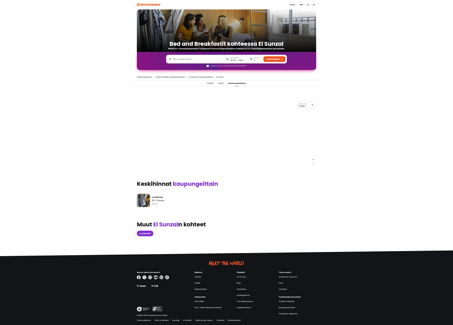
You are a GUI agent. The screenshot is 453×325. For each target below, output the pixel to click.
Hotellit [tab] (220, 83)
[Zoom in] (313, 159)
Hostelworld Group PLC (288, 277)
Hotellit (197, 283)
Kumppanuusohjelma (287, 307)
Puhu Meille (199, 301)
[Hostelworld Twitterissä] (144, 277)
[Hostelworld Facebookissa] (139, 277)
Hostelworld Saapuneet (288, 314)
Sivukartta (220, 320)
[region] (226, 133)
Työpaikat (283, 289)
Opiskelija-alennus (244, 307)
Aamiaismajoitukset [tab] (237, 83)
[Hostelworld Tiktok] (167, 277)
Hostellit (198, 277)
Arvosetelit (187, 320)
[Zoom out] (313, 163)
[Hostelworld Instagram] (150, 277)
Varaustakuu (241, 289)
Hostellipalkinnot (243, 295)
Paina (281, 283)
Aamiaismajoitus (201, 289)
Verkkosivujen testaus (204, 320)
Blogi (239, 283)
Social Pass (241, 277)
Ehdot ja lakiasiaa (162, 320)
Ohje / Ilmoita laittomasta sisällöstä (208, 307)
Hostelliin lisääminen (287, 301)
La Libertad (145, 233)
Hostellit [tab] (210, 83)
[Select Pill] (308, 4)
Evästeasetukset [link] (234, 320)
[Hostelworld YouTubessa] (156, 277)
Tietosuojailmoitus (144, 320)
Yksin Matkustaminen (245, 301)
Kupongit (175, 320)
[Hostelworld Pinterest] (161, 277)
